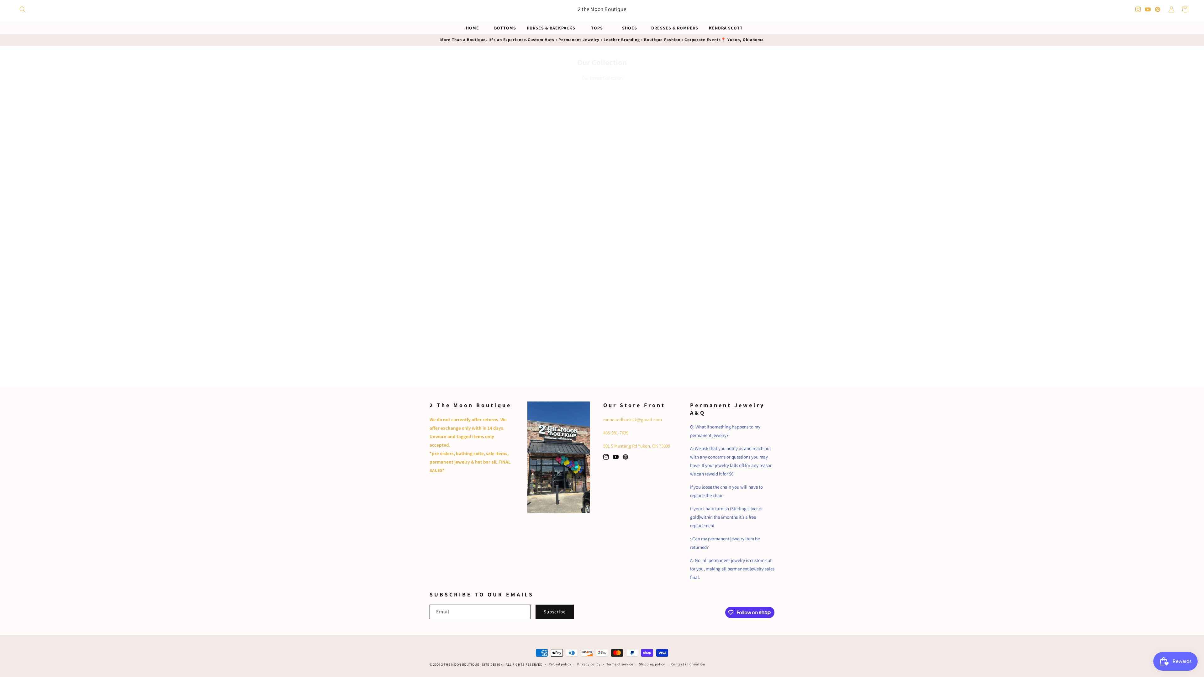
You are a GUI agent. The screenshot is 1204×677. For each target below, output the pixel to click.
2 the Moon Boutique (460, 664)
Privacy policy (588, 664)
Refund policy (560, 664)
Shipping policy (652, 664)
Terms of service (619, 664)
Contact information (688, 664)
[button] (22, 9)
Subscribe (555, 612)
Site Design (492, 664)
